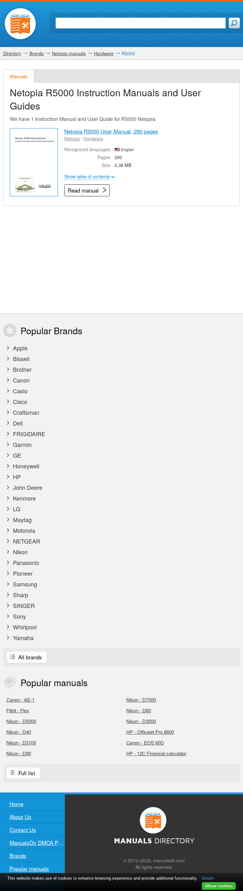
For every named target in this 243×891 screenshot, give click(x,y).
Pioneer (22, 573)
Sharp (19, 595)
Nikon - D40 (18, 731)
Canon (20, 380)
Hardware (93, 138)
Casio (19, 391)
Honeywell (25, 466)
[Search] (234, 23)
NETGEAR (25, 541)
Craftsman (25, 412)
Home (16, 804)
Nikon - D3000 (141, 721)
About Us (20, 817)
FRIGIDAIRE (28, 434)
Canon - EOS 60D (145, 742)
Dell (17, 423)
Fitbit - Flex (17, 710)
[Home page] (20, 23)
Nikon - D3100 (21, 742)
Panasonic (25, 562)
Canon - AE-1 (20, 699)
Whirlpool (24, 627)
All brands (29, 657)
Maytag (21, 519)
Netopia (72, 138)
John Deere (26, 487)
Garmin (21, 444)
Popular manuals (29, 868)
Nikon (19, 552)
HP (16, 476)
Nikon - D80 (138, 710)
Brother (21, 369)
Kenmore (23, 498)
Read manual (84, 190)
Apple (19, 348)
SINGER (23, 605)
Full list (26, 773)
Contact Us (22, 830)
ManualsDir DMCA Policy (37, 842)
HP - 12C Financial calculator (156, 753)
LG (15, 509)
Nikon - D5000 (21, 721)
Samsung (24, 584)
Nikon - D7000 (141, 699)
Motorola (23, 530)
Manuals (19, 76)
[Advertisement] (121, 260)
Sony (18, 616)
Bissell (20, 358)
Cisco (19, 401)
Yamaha (22, 637)
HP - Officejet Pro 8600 (150, 731)
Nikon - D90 (18, 753)
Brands (17, 855)
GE (16, 455)
